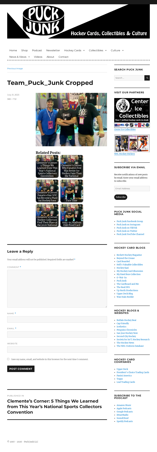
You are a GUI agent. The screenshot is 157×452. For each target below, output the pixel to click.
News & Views (17, 56)
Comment (14, 267)
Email (11, 328)
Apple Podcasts (124, 408)
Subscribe (121, 197)
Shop (24, 50)
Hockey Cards (72, 50)
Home (13, 50)
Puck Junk (121, 280)
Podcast (37, 50)
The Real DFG (123, 287)
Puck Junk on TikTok (127, 228)
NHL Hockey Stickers (124, 154)
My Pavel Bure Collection (129, 274)
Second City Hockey (126, 336)
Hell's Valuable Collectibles (130, 264)
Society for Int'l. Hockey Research (133, 339)
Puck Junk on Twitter (127, 231)
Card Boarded (123, 261)
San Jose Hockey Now (127, 333)
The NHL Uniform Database (130, 346)
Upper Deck (122, 369)
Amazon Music (124, 405)
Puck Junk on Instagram (128, 224)
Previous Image (15, 68)
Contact (64, 56)
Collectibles (96, 50)
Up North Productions (127, 290)
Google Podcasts (125, 411)
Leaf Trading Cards (126, 382)
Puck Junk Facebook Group (130, 221)
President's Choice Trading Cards (133, 372)
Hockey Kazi (123, 268)
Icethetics (121, 326)
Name (11, 313)
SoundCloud (122, 418)
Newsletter (53, 50)
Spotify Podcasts (125, 421)
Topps (120, 379)
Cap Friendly (123, 323)
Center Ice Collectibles (125, 129)
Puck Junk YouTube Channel (130, 234)
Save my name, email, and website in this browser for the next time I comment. (49, 359)
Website (12, 343)
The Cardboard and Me (128, 284)
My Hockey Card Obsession (130, 271)
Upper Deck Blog (125, 293)
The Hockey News (125, 342)
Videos (38, 56)
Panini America (124, 375)
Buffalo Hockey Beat (126, 320)
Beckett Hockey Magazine (129, 255)
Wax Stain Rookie (125, 297)
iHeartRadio (122, 415)
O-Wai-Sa (121, 277)
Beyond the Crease (126, 258)
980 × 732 (11, 99)
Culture (115, 50)
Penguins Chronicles (127, 330)
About (50, 56)
